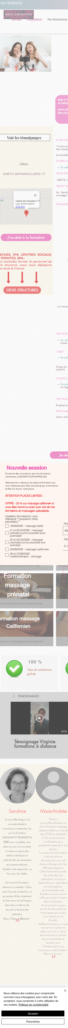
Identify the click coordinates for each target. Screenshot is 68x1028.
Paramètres (33, 1021)
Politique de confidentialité (33, 1004)
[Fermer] (63, 992)
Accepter (33, 1013)
